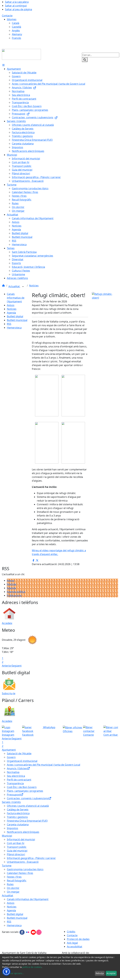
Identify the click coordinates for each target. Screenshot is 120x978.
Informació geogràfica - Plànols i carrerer (31, 858)
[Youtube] (33, 932)
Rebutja (100, 973)
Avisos (10, 305)
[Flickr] (28, 932)
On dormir (13, 888)
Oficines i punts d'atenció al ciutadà (28, 806)
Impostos (12, 828)
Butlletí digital (15, 316)
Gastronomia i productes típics (25, 869)
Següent (17, 665)
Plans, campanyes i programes (25, 791)
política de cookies (32, 967)
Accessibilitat (74, 946)
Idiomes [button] (11, 19)
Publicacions (14, 595)
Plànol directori (16, 854)
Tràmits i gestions (17, 817)
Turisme (6, 865)
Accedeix (7, 623)
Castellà (16, 26)
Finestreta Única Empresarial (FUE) (27, 820)
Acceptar (111, 973)
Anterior (7, 665)
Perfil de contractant (19, 779)
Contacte (7, 15)
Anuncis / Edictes (17, 768)
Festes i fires (14, 877)
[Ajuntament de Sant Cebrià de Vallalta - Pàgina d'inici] (21, 54)
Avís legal (72, 943)
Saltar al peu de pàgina (18, 9)
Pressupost (13, 794)
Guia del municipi (17, 850)
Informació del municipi (21, 839)
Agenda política (16, 591)
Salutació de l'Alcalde (19, 753)
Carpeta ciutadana (18, 824)
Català (15, 23)
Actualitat (14, 286)
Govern (11, 757)
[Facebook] (22, 932)
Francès (16, 38)
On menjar (13, 891)
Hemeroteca (14, 327)
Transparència (15, 783)
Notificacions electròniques (23, 832)
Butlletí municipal (17, 320)
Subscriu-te (8, 693)
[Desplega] (23, 287)
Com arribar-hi (15, 843)
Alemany (17, 34)
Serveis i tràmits (11, 802)
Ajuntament (9, 749)
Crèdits (71, 931)
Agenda (11, 312)
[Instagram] (38, 932)
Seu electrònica (16, 776)
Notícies (34, 285)
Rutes (10, 884)
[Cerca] (85, 59)
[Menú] (3, 65)
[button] (6, 971)
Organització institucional (22, 761)
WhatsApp (48, 727)
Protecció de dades (78, 939)
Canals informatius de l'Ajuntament (15, 297)
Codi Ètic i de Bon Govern (22, 787)
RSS (9, 324)
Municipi (7, 835)
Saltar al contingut (16, 5)
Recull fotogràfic (16, 880)
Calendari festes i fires (20, 873)
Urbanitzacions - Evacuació (23, 862)
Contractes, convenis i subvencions (27, 798)
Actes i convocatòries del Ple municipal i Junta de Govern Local (43, 764)
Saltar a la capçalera (17, 2)
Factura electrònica (18, 813)
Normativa (13, 772)
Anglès (16, 30)
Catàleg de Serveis (17, 809)
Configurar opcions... (13, 973)
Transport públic (16, 847)
